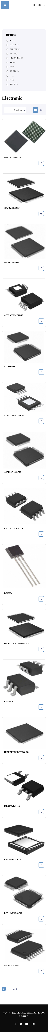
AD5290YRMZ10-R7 (13, 315)
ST (12, 75)
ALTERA (14, 45)
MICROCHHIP (16, 58)
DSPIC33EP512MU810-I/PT (16, 643)
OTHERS (14, 71)
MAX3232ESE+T (12, 965)
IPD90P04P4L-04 (12, 806)
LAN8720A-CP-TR (12, 859)
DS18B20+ (8, 593)
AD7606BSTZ (10, 366)
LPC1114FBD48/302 (13, 913)
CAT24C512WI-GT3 (13, 528)
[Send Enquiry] (41, 163)
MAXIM (14, 54)
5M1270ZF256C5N (12, 158)
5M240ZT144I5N (11, 262)
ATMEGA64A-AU (12, 472)
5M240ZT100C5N (12, 208)
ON (12, 67)
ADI (12, 40)
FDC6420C (9, 701)
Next (13, 989)
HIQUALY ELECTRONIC (16, 752)
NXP (12, 62)
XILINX (14, 84)
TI (12, 80)
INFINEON (15, 49)
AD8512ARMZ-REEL (14, 415)
